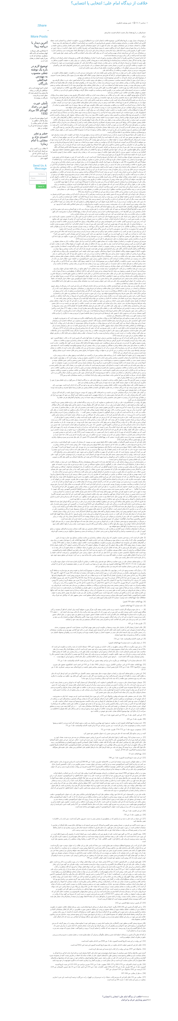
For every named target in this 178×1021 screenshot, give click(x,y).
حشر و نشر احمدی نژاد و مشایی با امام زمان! (39, 138)
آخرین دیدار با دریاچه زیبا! (39, 44)
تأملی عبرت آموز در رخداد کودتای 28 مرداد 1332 (38, 108)
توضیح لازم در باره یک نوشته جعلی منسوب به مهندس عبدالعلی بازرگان (39, 74)
